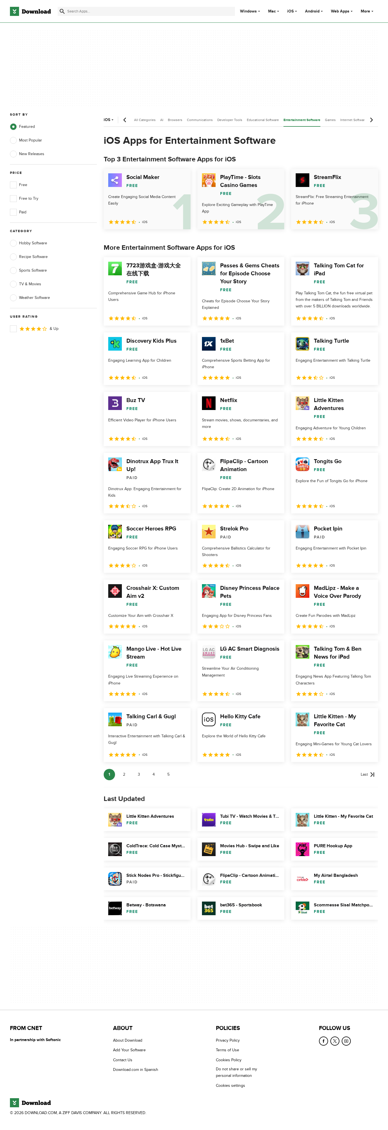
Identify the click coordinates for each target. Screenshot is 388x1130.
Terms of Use (227, 1050)
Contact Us (122, 1060)
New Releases (31, 153)
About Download (127, 1040)
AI (161, 120)
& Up (54, 328)
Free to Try (28, 198)
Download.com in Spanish (135, 1069)
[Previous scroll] (125, 120)
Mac (272, 11)
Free (23, 184)
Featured (27, 126)
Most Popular (30, 140)
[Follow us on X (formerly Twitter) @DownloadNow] (334, 1041)
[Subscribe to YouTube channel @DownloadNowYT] (346, 1041)
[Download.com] (30, 11)
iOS (290, 11)
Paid (22, 212)
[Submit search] (62, 11)
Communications (200, 120)
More (365, 11)
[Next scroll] (371, 120)
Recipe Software (33, 256)
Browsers (175, 120)
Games (330, 120)
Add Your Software (129, 1050)
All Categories (145, 120)
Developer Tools (229, 120)
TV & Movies (30, 284)
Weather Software (34, 297)
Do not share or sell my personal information (236, 1072)
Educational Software (263, 120)
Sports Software (33, 270)
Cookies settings (230, 1085)
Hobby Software (33, 243)
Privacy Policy (228, 1040)
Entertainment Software (301, 120)
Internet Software (353, 120)
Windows (248, 11)
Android (312, 11)
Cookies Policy (228, 1060)
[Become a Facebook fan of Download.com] (323, 1041)
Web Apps (340, 11)
